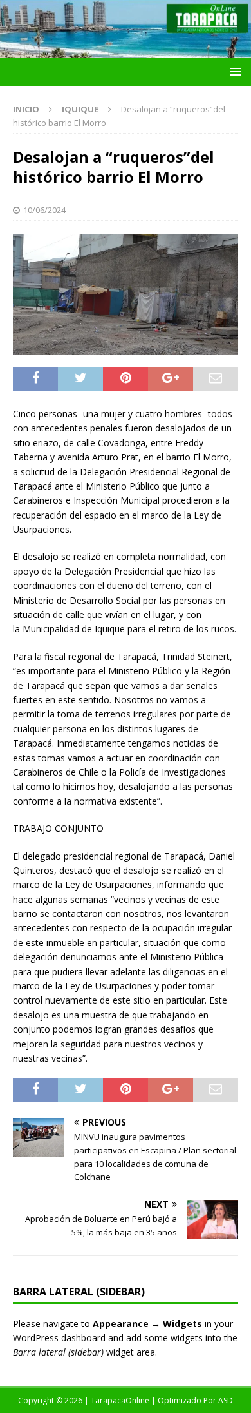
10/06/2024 (44, 210)
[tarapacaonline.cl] (125, 51)
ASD (225, 1400)
